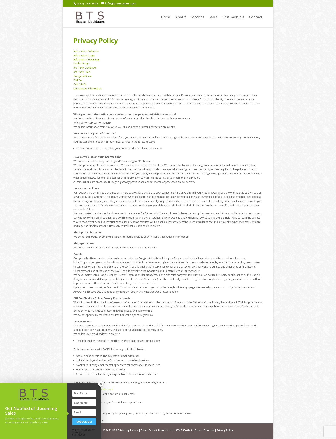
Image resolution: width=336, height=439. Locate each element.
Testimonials (233, 17)
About (180, 17)
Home (166, 17)
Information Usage (84, 55)
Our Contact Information (88, 88)
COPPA (78, 80)
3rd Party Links (82, 71)
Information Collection (86, 51)
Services (197, 17)
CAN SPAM (80, 84)
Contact (255, 17)
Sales (213, 17)
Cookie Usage (81, 63)
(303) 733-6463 (183, 430)
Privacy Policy (225, 430)
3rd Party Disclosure (85, 67)
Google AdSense (83, 76)
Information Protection (87, 59)
